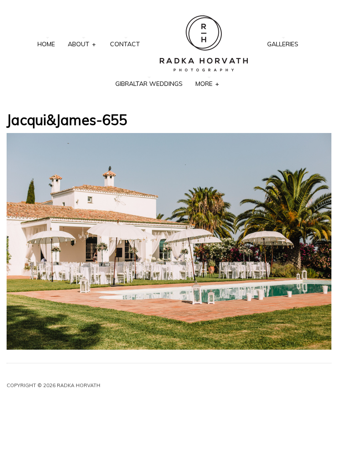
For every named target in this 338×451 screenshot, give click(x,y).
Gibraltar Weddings (149, 84)
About (82, 44)
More (207, 84)
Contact (125, 44)
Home (46, 44)
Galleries (282, 44)
